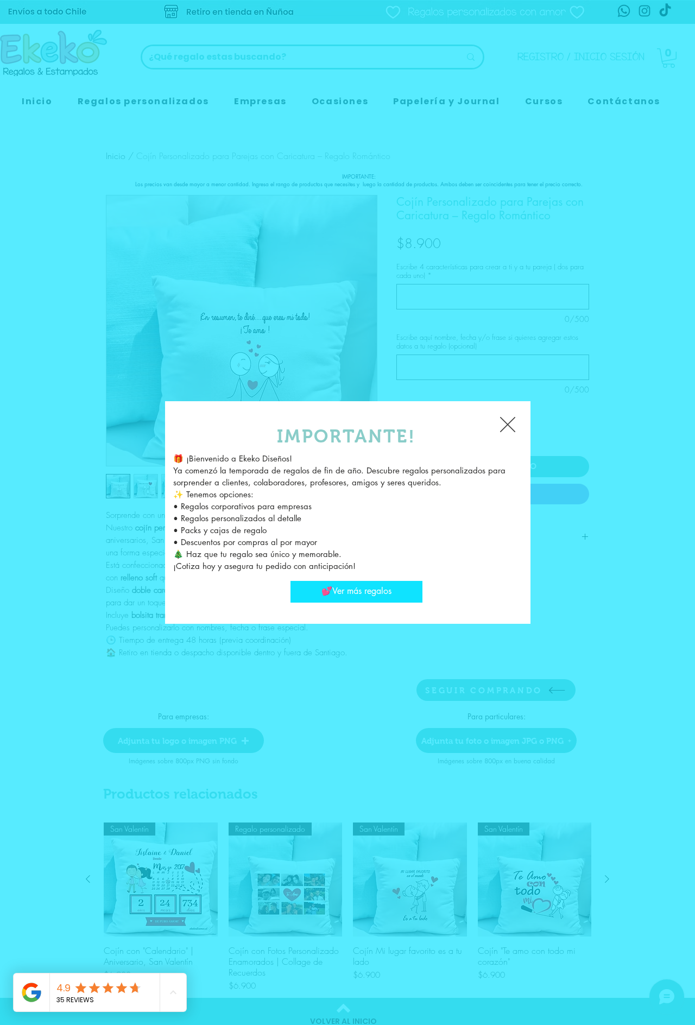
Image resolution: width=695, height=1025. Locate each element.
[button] (508, 424)
